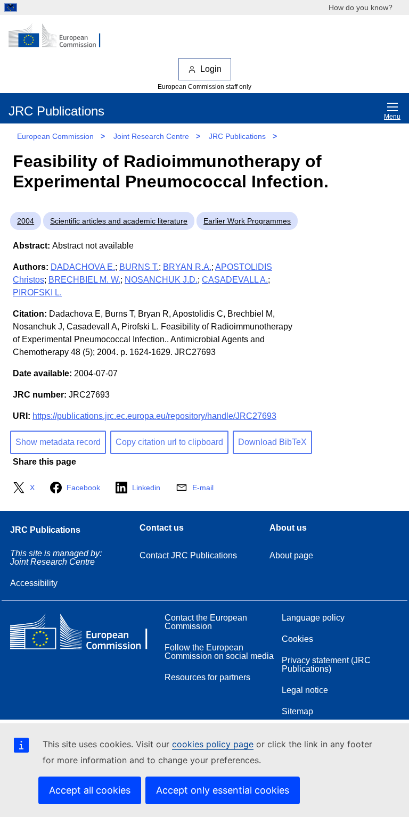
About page (291, 555)
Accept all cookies (89, 790)
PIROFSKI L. (37, 292)
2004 (25, 221)
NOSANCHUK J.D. (161, 279)
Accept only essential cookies (222, 790)
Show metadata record (58, 442)
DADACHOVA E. (83, 266)
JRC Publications (237, 136)
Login (211, 68)
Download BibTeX (272, 442)
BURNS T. (139, 266)
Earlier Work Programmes (247, 221)
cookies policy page (212, 744)
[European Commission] (60, 36)
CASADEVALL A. (235, 279)
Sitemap (297, 711)
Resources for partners (207, 677)
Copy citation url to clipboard (169, 442)
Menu (392, 116)
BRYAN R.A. (187, 266)
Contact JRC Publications (188, 555)
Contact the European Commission (206, 622)
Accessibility (34, 583)
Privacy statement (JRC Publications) (326, 664)
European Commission (55, 136)
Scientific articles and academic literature (118, 221)
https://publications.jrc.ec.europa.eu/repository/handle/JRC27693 (154, 415)
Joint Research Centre (151, 136)
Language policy (313, 617)
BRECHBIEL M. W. (84, 279)
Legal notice (305, 690)
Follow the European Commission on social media (219, 652)
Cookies (297, 638)
